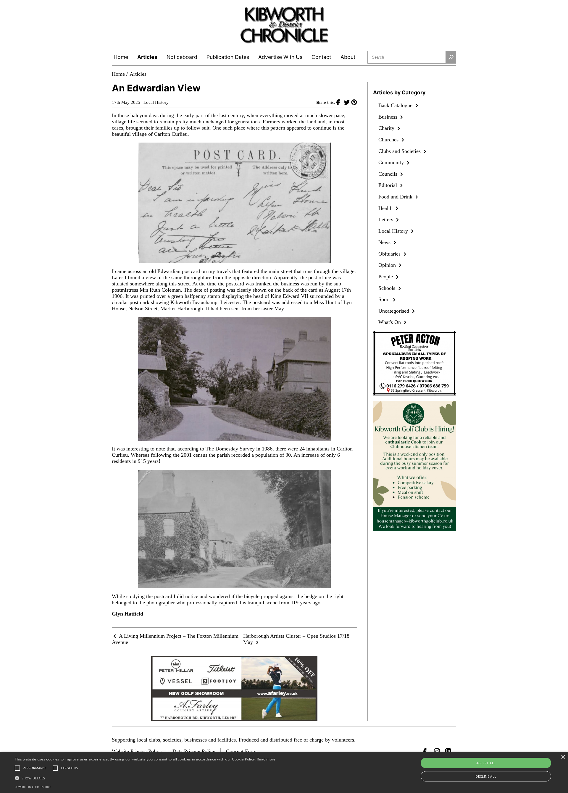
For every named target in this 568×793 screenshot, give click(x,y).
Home (121, 57)
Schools (387, 288)
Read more (266, 759)
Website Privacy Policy (137, 751)
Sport (384, 299)
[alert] (284, 772)
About (348, 57)
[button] (145, 777)
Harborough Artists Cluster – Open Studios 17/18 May (296, 639)
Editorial (388, 185)
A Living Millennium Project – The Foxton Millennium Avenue (175, 639)
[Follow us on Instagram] (437, 751)
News (385, 242)
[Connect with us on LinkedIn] (448, 751)
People (386, 277)
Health (386, 208)
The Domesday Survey (230, 449)
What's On (390, 322)
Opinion (387, 265)
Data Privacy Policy (193, 751)
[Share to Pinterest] (354, 102)
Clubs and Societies (400, 151)
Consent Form (241, 751)
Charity (387, 128)
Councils (388, 174)
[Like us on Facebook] (426, 751)
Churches (389, 140)
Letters (386, 219)
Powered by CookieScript (33, 787)
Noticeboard (182, 57)
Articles (147, 57)
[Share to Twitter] (347, 102)
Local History (156, 102)
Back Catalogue (396, 105)
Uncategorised (394, 311)
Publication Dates (227, 57)
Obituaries (390, 254)
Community (391, 162)
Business (388, 117)
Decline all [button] (485, 776)
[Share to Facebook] (340, 102)
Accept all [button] (486, 763)
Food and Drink (396, 197)
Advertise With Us (280, 57)
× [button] (563, 757)
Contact (321, 57)
